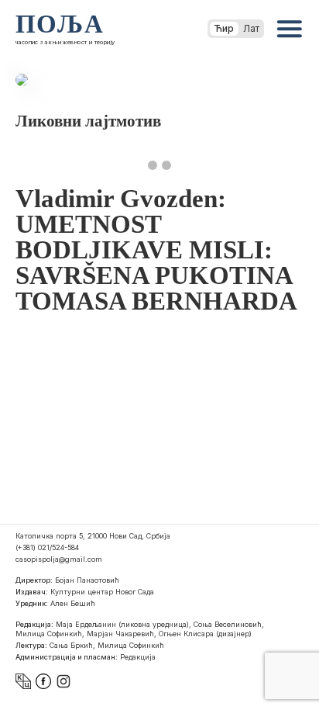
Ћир (224, 28)
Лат (251, 28)
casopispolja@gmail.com (58, 559)
